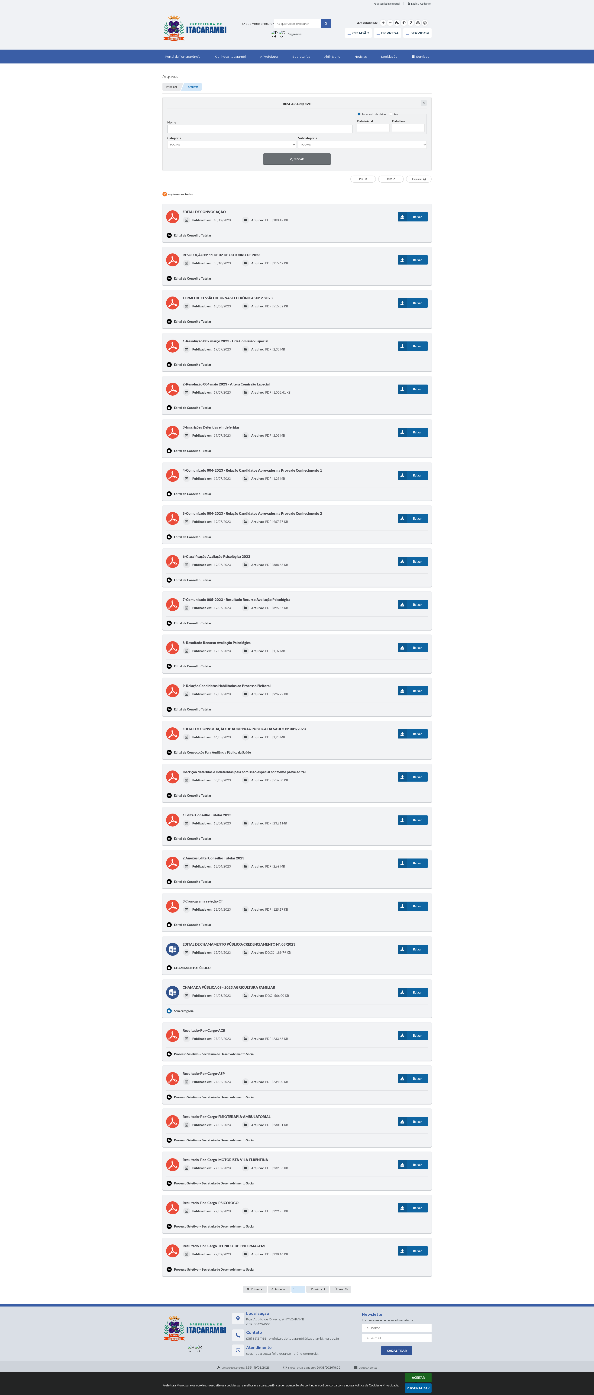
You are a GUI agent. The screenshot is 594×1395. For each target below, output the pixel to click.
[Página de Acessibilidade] (425, 23)
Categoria (174, 138)
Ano (396, 114)
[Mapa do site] (418, 23)
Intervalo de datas (374, 114)
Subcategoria (307, 138)
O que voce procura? (258, 23)
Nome (171, 122)
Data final (399, 121)
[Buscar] (326, 23)
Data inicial (365, 121)
